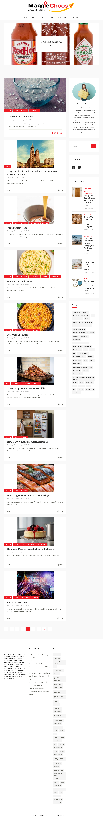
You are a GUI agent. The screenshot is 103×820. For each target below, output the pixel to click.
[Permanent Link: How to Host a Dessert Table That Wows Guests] (77, 264)
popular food (77, 364)
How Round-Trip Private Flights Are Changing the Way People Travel (89, 244)
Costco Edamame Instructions (82, 322)
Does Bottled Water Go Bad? (51, 46)
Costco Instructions (79, 329)
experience (87, 346)
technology (89, 382)
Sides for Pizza (77, 374)
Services (45, 223)
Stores (75, 382)
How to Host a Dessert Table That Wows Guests (89, 266)
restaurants (76, 370)
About (34, 17)
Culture (8, 110)
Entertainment (77, 346)
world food (76, 393)
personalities (77, 360)
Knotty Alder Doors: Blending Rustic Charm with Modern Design (89, 201)
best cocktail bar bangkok (81, 315)
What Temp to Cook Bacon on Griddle (26, 388)
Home (26, 17)
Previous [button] (9, 50)
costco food (77, 326)
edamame (76, 339)
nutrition (90, 357)
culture (92, 332)
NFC (83, 357)
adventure (76, 312)
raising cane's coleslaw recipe (82, 367)
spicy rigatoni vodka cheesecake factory (83, 378)
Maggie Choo (15, 120)
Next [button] (94, 50)
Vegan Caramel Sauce (18, 228)
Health (86, 279)
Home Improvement (88, 192)
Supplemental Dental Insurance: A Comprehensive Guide (89, 286)
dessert (75, 336)
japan (92, 350)
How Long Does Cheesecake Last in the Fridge (30, 549)
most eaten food (83, 353)
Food (43, 17)
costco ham (87, 326)
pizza (85, 360)
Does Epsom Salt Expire (21, 116)
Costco (87, 319)
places (92, 360)
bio (93, 315)
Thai (74, 386)
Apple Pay (85, 312)
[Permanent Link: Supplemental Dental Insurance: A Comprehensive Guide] (77, 283)
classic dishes (77, 319)
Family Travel (77, 350)
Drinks (16, 544)
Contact (75, 17)
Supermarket (34, 110)
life (74, 353)
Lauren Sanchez (14, 177)
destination (84, 336)
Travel (51, 17)
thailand (81, 386)
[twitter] (55, 133)
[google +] (58, 133)
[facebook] (52, 133)
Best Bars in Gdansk (17, 602)
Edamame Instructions (80, 343)
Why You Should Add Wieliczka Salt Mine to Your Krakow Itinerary (32, 173)
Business (86, 215)
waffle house (90, 389)
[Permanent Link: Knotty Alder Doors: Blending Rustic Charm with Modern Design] (77, 192)
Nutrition (24, 110)
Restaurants (63, 17)
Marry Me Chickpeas (17, 335)
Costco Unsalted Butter (80, 332)
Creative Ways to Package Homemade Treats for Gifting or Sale (89, 222)
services (85, 370)
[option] (51, 46)
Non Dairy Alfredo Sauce (19, 281)
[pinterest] (61, 133)
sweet (81, 382)
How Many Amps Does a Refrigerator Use (28, 442)
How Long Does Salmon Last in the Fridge (28, 495)
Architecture (87, 189)
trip (74, 389)
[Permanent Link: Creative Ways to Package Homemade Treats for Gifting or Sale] (77, 219)
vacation (80, 389)
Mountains (76, 357)
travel (88, 386)
